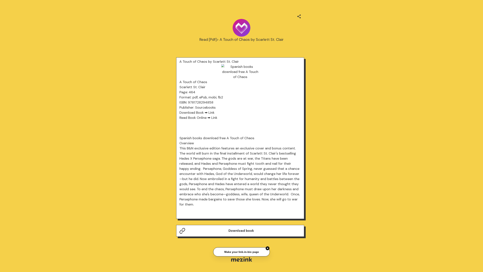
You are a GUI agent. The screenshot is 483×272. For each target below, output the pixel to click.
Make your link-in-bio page (241, 251)
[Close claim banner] (267, 248)
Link (211, 112)
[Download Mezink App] (241, 259)
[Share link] (299, 16)
